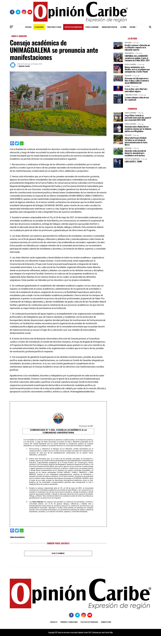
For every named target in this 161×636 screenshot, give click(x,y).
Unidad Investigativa (109, 27)
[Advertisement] (132, 186)
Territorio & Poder (54, 27)
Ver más (132, 27)
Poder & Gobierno (92, 27)
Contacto (53, 622)
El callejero (39, 27)
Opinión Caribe (24, 66)
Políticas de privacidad (89, 622)
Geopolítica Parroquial (73, 27)
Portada (28, 27)
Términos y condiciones (69, 622)
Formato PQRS (106, 622)
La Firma (123, 27)
